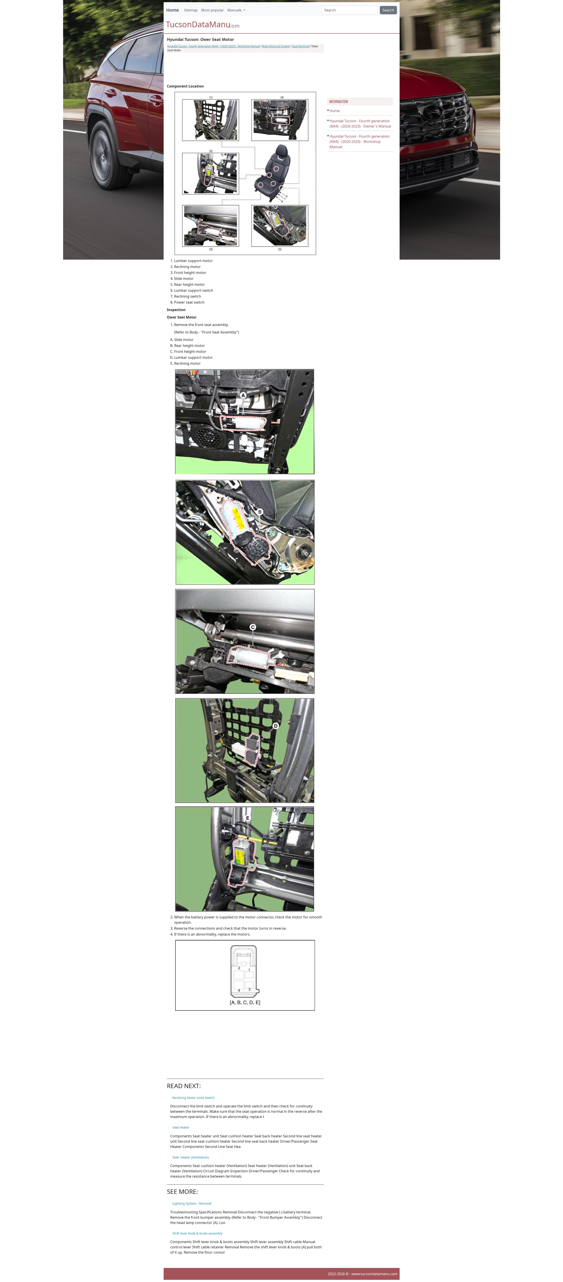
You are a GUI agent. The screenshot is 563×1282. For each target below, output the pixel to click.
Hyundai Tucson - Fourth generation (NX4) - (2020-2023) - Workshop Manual (213, 46)
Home (172, 10)
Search (388, 10)
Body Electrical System (276, 46)
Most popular (212, 10)
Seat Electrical (300, 46)
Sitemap (191, 10)
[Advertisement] (245, 68)
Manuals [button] (235, 10)
